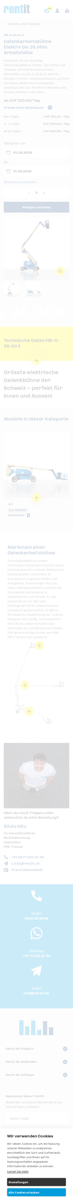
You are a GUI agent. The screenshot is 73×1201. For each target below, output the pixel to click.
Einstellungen (18, 1182)
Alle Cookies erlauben (24, 1192)
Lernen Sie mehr (18, 1171)
